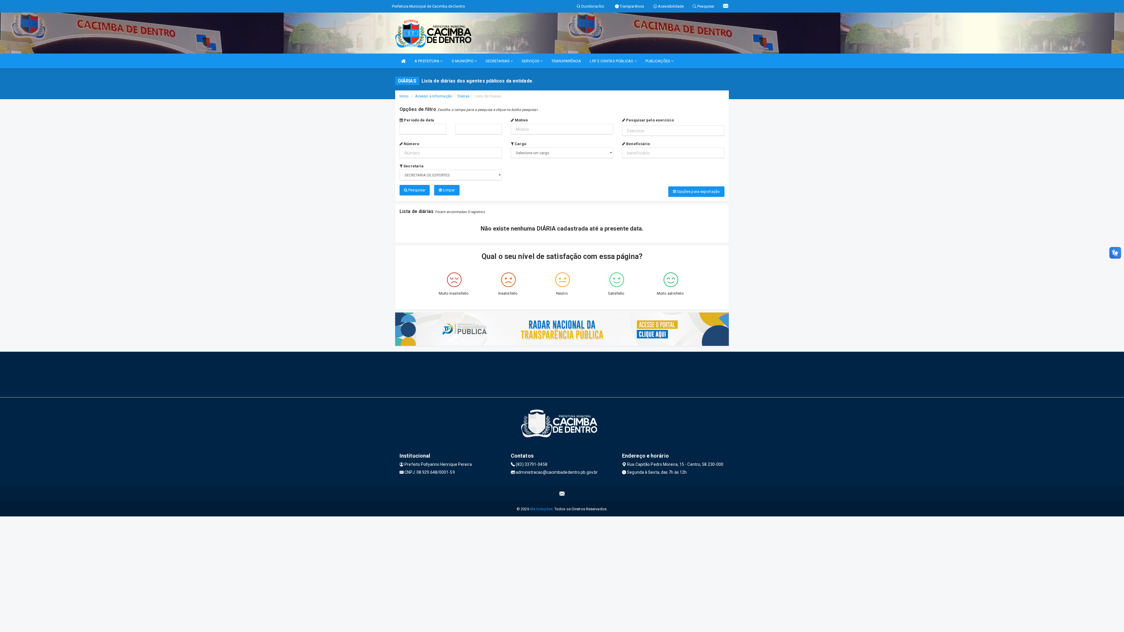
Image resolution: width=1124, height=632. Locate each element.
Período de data (418, 120)
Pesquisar (416, 190)
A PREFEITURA (427, 61)
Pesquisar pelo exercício (649, 120)
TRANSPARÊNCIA (566, 61)
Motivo (521, 120)
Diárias (464, 96)
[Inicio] (403, 61)
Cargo (520, 144)
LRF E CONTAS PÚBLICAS (612, 61)
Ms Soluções (541, 509)
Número (411, 144)
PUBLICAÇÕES (658, 61)
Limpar (448, 190)
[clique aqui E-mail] (562, 494)
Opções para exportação (698, 191)
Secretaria (413, 166)
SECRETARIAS (498, 61)
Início (404, 96)
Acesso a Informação (433, 96)
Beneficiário (637, 144)
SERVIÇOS (531, 61)
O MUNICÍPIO (463, 61)
